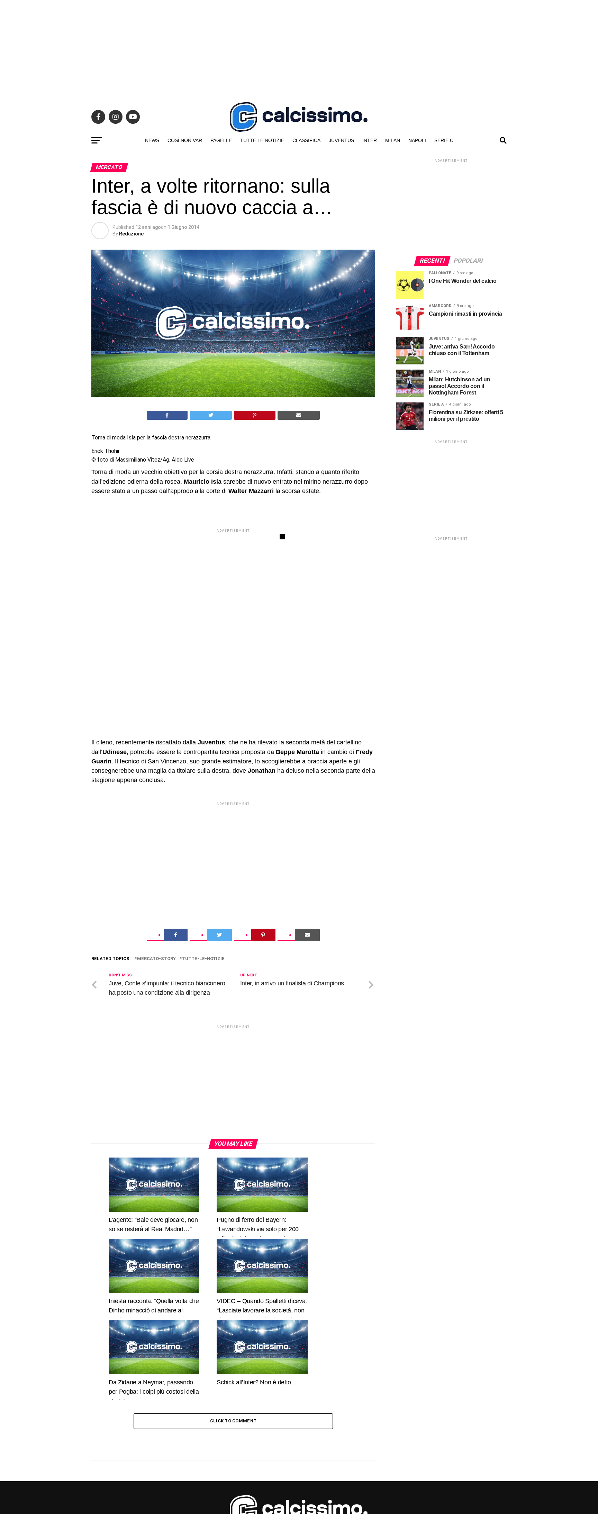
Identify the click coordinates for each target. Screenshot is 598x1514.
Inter (369, 140)
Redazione (131, 233)
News (152, 140)
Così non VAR (184, 140)
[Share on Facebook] (167, 415)
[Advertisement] (299, 48)
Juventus (341, 140)
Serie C (443, 140)
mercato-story (156, 1048)
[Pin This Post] (254, 415)
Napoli (417, 140)
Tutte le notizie (262, 140)
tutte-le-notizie (203, 1048)
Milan (392, 140)
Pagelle (221, 140)
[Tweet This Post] (211, 415)
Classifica (306, 140)
